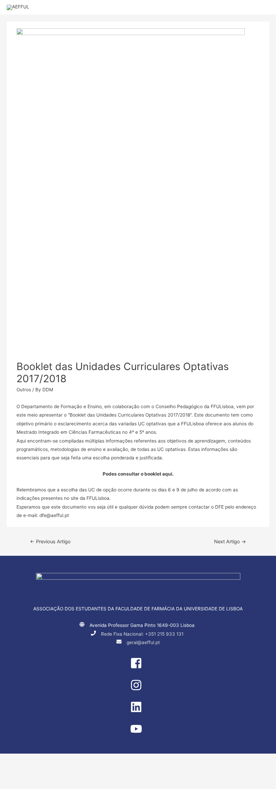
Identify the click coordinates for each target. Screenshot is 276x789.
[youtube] (138, 733)
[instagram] (138, 689)
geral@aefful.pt (143, 642)
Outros (23, 389)
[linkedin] (138, 711)
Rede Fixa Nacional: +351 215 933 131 (142, 634)
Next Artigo (230, 542)
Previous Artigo (50, 542)
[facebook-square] (138, 667)
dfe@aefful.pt (54, 515)
